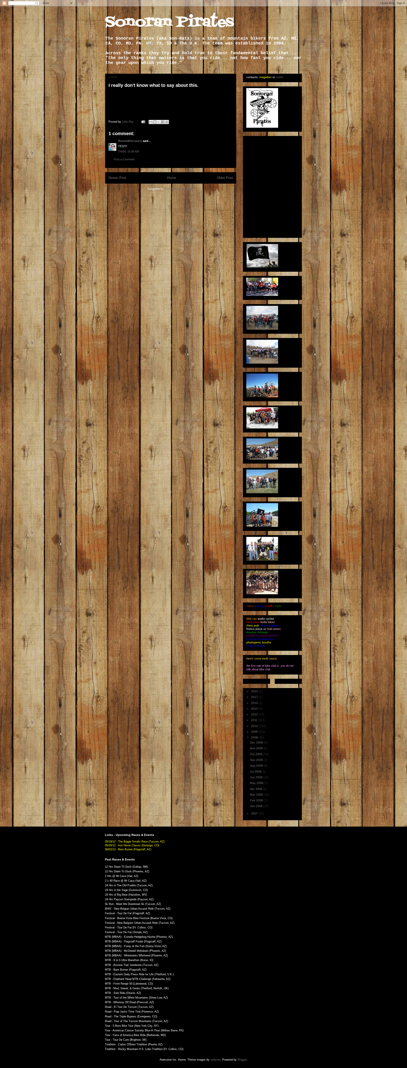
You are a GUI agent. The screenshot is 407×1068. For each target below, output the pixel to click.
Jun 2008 (256, 777)
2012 (255, 714)
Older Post (225, 178)
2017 (255, 697)
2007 (255, 813)
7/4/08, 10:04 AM (128, 151)
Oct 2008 (256, 754)
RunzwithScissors (130, 141)
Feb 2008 (257, 800)
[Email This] (151, 122)
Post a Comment (124, 159)
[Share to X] (159, 122)
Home (171, 178)
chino (279, 77)
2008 (255, 737)
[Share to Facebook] (163, 122)
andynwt (215, 1059)
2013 (255, 708)
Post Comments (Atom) (179, 188)
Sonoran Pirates (169, 22)
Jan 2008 (256, 806)
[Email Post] (143, 121)
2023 (255, 691)
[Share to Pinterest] (167, 122)
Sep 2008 (257, 760)
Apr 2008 (256, 789)
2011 (254, 720)
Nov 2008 (257, 748)
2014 (255, 703)
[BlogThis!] (155, 122)
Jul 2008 (256, 771)
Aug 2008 (257, 765)
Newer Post (117, 178)
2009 (255, 731)
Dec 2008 (257, 742)
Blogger (242, 1059)
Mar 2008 (257, 794)
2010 (255, 726)
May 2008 (257, 783)
